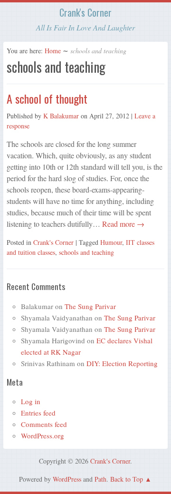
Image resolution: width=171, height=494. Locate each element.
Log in (30, 401)
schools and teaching (86, 252)
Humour (111, 242)
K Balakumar (61, 115)
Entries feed (38, 412)
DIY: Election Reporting (122, 363)
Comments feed (44, 424)
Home (53, 50)
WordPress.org (42, 435)
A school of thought (47, 98)
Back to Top (126, 479)
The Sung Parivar (90, 306)
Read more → (122, 224)
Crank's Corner (85, 12)
